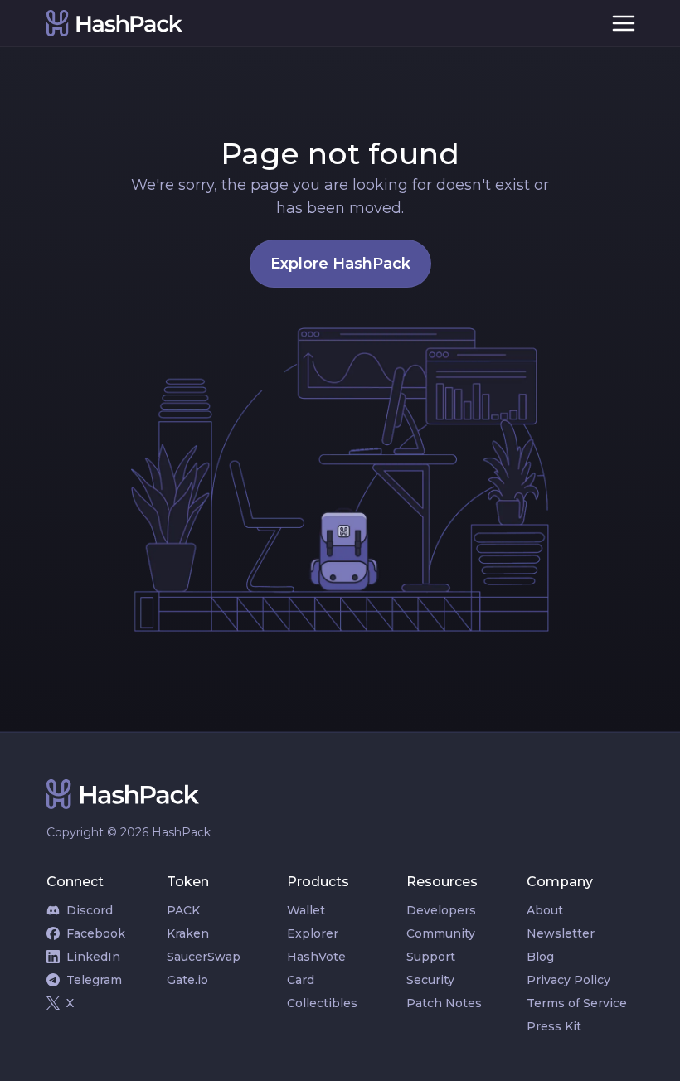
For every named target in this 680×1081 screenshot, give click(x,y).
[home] (316, 23)
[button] (623, 23)
